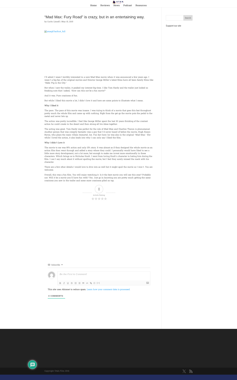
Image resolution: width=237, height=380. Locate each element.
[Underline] (68, 283)
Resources (141, 6)
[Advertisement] (76, 209)
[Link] (91, 283)
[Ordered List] (75, 283)
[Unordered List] (79, 283)
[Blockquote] (83, 283)
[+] (98, 283)
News (116, 6)
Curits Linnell (53, 21)
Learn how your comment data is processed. (108, 289)
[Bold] (60, 283)
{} (94, 283)
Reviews (105, 6)
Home (93, 6)
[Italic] (64, 283)
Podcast (127, 6)
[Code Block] (87, 283)
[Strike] (72, 283)
